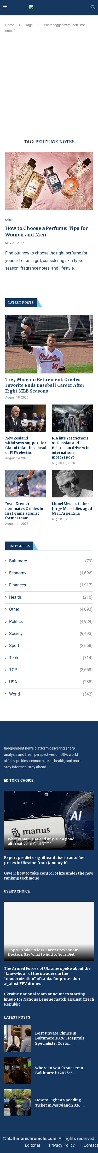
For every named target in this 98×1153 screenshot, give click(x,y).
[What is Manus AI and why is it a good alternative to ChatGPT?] (49, 820)
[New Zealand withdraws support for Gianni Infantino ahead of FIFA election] (25, 418)
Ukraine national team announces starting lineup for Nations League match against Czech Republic (49, 999)
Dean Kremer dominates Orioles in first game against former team (24, 511)
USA (51, 681)
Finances (51, 585)
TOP (51, 669)
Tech (51, 657)
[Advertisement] (49, 85)
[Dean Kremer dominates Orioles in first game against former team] (25, 483)
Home (9, 25)
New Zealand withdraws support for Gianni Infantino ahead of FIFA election (25, 445)
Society (51, 633)
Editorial (32, 1145)
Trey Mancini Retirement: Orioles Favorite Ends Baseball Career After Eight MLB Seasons (44, 385)
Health (51, 597)
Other (51, 609)
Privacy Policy (62, 1145)
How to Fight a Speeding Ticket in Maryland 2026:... (60, 1103)
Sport (51, 645)
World (51, 694)
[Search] (92, 7)
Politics (51, 621)
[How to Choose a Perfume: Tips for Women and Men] (49, 181)
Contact (91, 1145)
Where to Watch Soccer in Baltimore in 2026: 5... (59, 1070)
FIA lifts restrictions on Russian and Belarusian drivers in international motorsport (70, 448)
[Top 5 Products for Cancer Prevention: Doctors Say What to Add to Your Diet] (49, 931)
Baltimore (51, 560)
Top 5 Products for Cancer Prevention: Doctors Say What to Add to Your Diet (43, 952)
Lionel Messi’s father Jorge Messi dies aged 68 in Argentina (72, 508)
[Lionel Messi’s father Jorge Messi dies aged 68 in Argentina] (72, 483)
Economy (51, 572)
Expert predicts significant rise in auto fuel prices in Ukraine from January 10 (44, 860)
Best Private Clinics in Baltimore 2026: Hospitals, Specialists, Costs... (60, 1038)
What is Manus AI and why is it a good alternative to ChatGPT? (41, 841)
